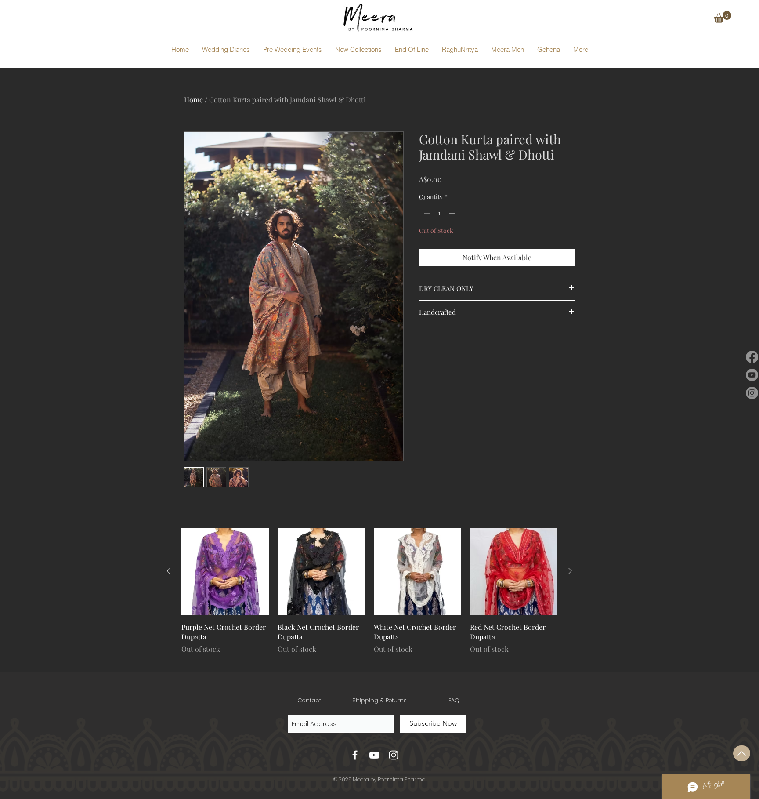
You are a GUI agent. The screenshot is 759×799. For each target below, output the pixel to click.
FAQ (453, 700)
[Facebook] (752, 357)
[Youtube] (752, 375)
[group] (369, 596)
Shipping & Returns (379, 700)
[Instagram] (752, 393)
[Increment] (452, 213)
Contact (309, 700)
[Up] (741, 753)
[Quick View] (225, 571)
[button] (722, 17)
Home (193, 99)
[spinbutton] (439, 213)
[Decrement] (425, 213)
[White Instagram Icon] (393, 755)
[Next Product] (570, 571)
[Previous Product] (168, 571)
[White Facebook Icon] (355, 755)
